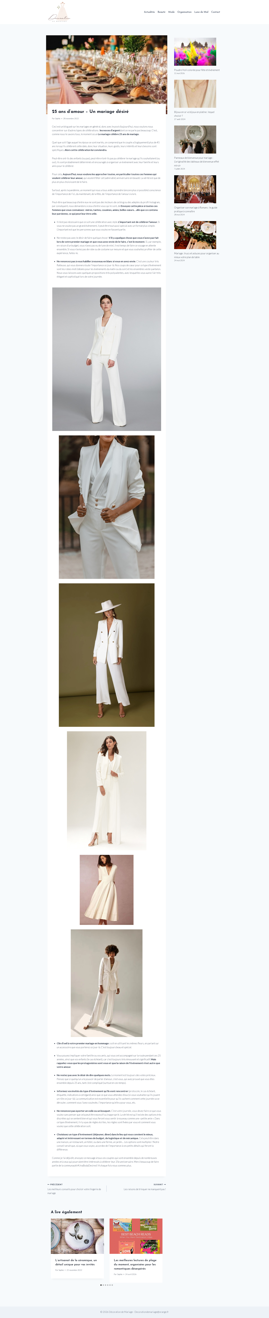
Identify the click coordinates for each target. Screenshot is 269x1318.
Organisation (184, 12)
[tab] (101, 1285)
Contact (215, 12)
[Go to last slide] (55, 1250)
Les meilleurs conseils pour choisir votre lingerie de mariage (74, 1189)
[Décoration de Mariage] (60, 12)
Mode (171, 12)
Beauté (161, 12)
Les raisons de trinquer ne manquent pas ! (145, 1187)
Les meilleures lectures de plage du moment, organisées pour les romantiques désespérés (135, 1264)
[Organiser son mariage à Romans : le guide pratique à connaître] (198, 189)
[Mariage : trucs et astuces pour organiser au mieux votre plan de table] (198, 235)
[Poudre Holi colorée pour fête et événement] (198, 52)
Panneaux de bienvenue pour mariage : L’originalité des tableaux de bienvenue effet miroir (196, 161)
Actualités (149, 12)
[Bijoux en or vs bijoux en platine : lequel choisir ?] (198, 94)
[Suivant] (157, 1250)
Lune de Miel (201, 12)
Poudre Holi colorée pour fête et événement (197, 70)
